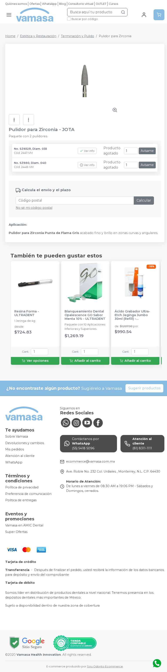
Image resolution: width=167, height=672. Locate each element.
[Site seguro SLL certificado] (27, 643)
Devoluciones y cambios (24, 443)
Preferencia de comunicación (28, 494)
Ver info (89, 151)
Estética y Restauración (38, 36)
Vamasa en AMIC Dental (24, 525)
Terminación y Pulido (77, 36)
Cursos (113, 3)
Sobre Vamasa (16, 436)
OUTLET (101, 3)
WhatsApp (49, 3)
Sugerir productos (144, 388)
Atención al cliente (20, 456)
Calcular (144, 200)
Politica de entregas (21, 500)
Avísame (147, 151)
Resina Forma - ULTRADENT (26, 313)
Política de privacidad (21, 487)
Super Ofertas (16, 532)
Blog (62, 3)
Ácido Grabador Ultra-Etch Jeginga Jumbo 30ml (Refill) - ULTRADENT (132, 315)
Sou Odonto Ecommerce (105, 666)
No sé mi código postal (34, 208)
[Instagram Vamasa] (76, 422)
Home (10, 36)
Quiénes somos (16, 3)
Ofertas (34, 3)
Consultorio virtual (80, 3)
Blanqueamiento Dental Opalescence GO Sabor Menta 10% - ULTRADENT (85, 315)
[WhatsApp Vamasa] (65, 422)
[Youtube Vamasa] (87, 422)
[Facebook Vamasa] (98, 422)
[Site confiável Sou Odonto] (75, 643)
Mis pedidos (14, 449)
